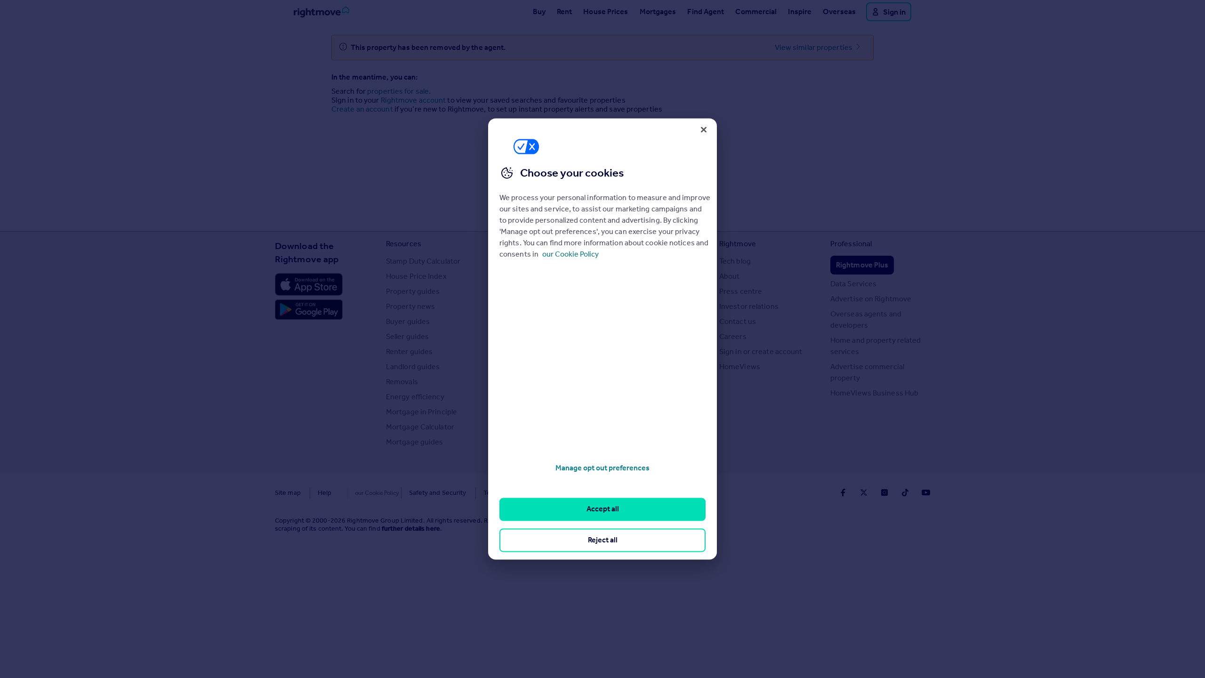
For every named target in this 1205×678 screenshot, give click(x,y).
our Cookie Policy (570, 254)
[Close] (703, 129)
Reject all (603, 539)
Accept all (602, 509)
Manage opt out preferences (602, 467)
